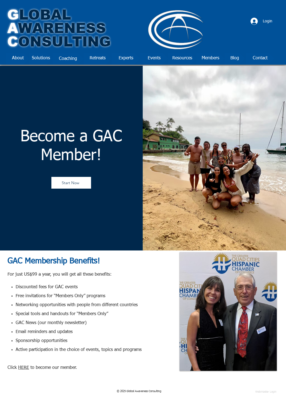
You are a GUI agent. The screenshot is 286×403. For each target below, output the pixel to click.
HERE (23, 367)
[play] (263, 366)
